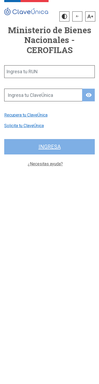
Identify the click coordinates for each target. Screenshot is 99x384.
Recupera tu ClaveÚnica (26, 115)
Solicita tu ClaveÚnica (24, 125)
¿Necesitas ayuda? (45, 163)
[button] (64, 16)
